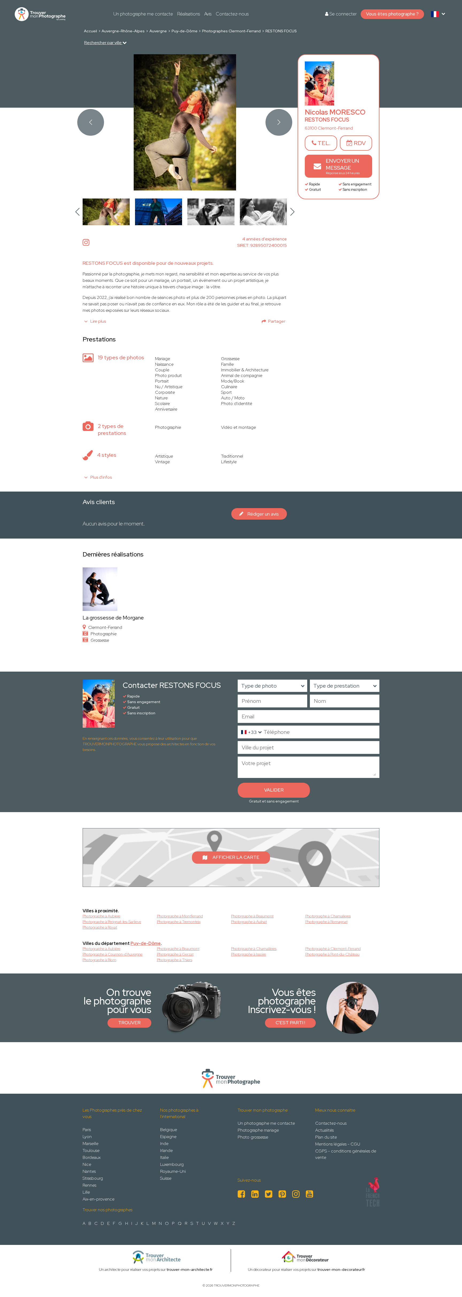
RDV (359, 143)
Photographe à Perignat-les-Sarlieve (112, 921)
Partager (276, 321)
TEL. (323, 143)
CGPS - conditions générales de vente (345, 1154)
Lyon (87, 1136)
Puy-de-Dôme (185, 31)
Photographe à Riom (99, 959)
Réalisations (188, 14)
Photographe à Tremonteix (179, 921)
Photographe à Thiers (174, 959)
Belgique (168, 1129)
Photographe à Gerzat (175, 954)
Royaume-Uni (173, 1171)
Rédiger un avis (263, 514)
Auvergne (158, 31)
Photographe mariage (258, 1130)
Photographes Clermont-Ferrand (231, 31)
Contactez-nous (232, 14)
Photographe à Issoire (248, 954)
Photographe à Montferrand (180, 916)
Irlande (166, 1150)
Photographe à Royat (100, 927)
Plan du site (326, 1137)
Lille (86, 1192)
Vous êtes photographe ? (392, 14)
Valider (274, 790)
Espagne (168, 1136)
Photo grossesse (253, 1137)
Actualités (324, 1130)
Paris (87, 1129)
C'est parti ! (290, 1023)
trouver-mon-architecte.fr (190, 1269)
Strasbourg (93, 1178)
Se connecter (342, 14)
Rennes (89, 1185)
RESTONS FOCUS (281, 31)
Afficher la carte (236, 857)
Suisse (165, 1178)
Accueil (90, 31)
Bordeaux (92, 1157)
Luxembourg (172, 1164)
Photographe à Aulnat (249, 921)
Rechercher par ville (103, 42)
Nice (87, 1164)
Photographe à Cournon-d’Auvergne (113, 954)
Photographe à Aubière (101, 948)
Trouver (129, 1023)
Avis (207, 14)
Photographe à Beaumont (252, 916)
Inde (164, 1143)
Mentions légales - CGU (337, 1144)
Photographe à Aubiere (101, 916)
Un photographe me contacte (143, 14)
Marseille (90, 1143)
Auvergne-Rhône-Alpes (123, 31)
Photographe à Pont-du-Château (332, 954)
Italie (164, 1157)
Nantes (89, 1171)
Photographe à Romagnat (326, 921)
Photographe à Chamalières (253, 948)
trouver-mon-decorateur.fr (341, 1269)
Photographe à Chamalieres (328, 916)
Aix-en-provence (98, 1199)
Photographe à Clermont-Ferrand (333, 948)
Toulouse (91, 1150)
